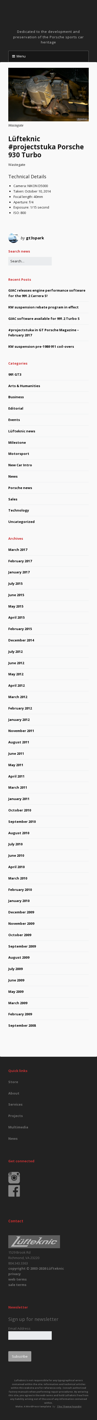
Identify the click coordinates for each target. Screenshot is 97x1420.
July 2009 (15, 968)
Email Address (19, 1328)
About (13, 1093)
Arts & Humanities (24, 385)
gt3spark (35, 237)
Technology (18, 510)
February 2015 (20, 628)
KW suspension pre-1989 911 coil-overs (41, 346)
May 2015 (15, 606)
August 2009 (18, 957)
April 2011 (16, 776)
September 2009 (22, 946)
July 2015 (15, 583)
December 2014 (21, 640)
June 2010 (16, 855)
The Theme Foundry (69, 1406)
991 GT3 (14, 374)
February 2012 (20, 708)
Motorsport (18, 453)
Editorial (15, 408)
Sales (12, 499)
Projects (15, 1115)
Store (13, 1081)
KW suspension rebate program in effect (43, 307)
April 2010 (16, 866)
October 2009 (19, 935)
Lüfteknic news (21, 431)
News (13, 476)
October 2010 (19, 810)
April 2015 (16, 617)
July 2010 (15, 844)
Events (14, 419)
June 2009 (16, 980)
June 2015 (16, 595)
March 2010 (17, 878)
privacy (14, 1273)
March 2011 (17, 787)
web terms (17, 1279)
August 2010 (18, 833)
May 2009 (15, 991)
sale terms (17, 1284)
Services (15, 1104)
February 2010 (20, 889)
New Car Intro (20, 465)
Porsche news (20, 487)
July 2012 (15, 651)
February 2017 (20, 561)
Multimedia (18, 1127)
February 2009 (20, 1014)
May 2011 (15, 765)
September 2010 (22, 821)
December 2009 (21, 912)
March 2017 (17, 549)
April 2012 (16, 685)
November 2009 (21, 923)
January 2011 (18, 798)
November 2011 (21, 730)
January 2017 (18, 572)
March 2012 (17, 696)
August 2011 (18, 742)
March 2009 (17, 1003)
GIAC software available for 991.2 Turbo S (44, 318)
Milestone (17, 442)
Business (16, 397)
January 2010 (18, 900)
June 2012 (16, 663)
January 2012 (18, 719)
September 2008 (22, 1025)
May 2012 (15, 674)
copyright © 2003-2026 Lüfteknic (36, 1268)
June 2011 (16, 753)
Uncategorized (21, 521)
